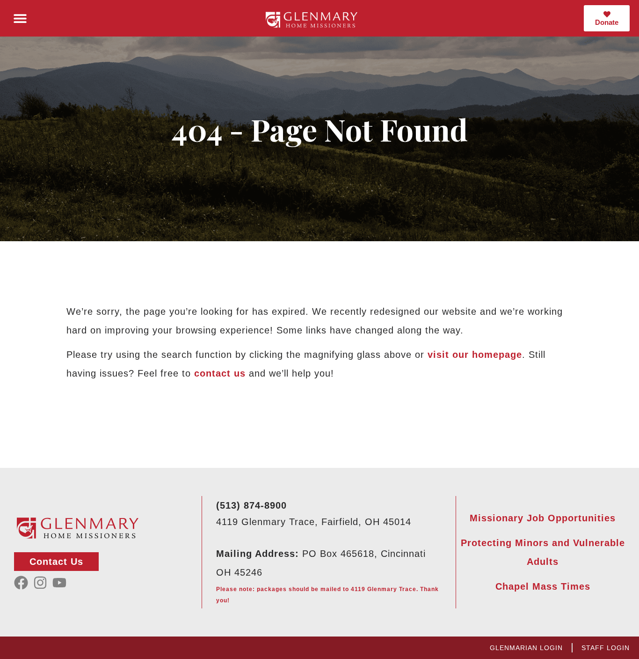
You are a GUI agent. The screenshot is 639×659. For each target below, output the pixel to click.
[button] (19, 18)
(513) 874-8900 (251, 505)
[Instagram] (40, 583)
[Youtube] (59, 583)
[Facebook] (21, 583)
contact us (220, 373)
